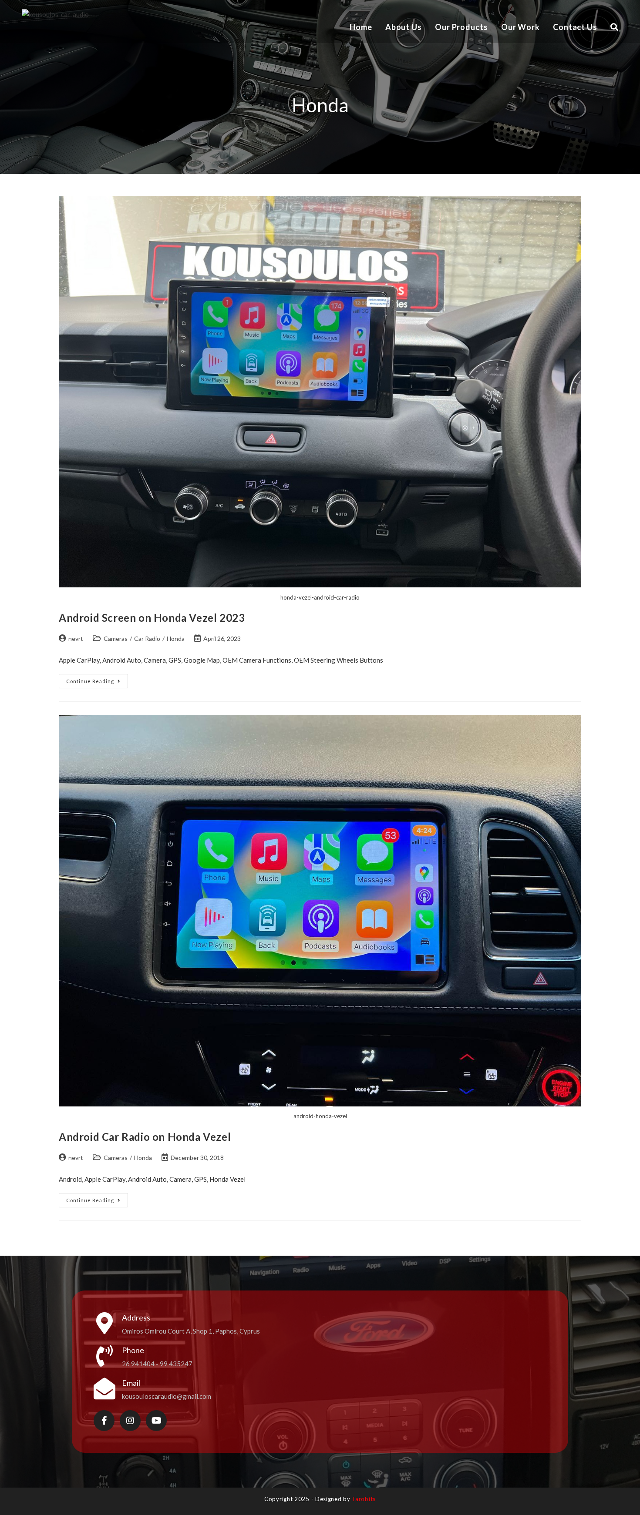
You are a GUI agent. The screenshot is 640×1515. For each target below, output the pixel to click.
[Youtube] (156, 1420)
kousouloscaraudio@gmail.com (166, 1396)
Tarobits (364, 1498)
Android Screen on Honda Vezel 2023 (152, 617)
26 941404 (138, 1364)
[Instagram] (130, 1420)
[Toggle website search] (614, 27)
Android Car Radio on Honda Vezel (145, 1136)
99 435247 (176, 1364)
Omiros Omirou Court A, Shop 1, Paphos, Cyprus (191, 1331)
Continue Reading (97, 679)
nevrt (75, 638)
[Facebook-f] (104, 1420)
